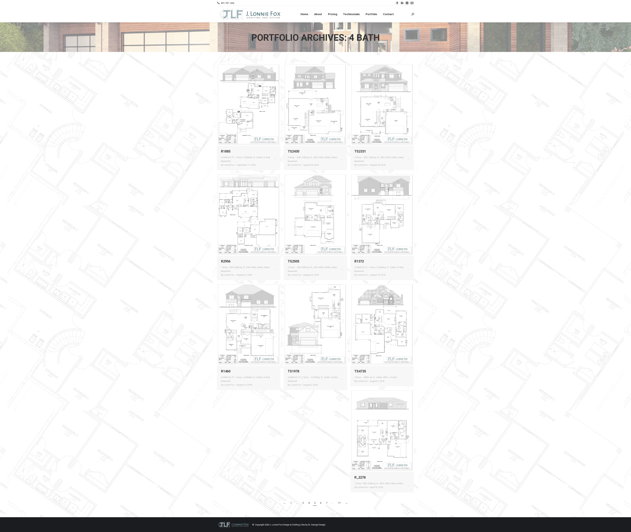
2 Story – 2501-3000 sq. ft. (300, 267)
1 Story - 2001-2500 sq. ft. (366, 483)
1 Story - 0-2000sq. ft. (245, 157)
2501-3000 (251, 267)
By (227, 165)
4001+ (386, 377)
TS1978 (293, 371)
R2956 (225, 261)
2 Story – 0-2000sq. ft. (312, 377)
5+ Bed (266, 157)
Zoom (248, 104)
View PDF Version (239, 104)
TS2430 (293, 151)
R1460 (225, 371)
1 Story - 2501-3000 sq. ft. (233, 267)
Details (257, 104)
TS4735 (360, 371)
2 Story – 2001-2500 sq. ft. (300, 157)
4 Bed (334, 157)
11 (339, 502)
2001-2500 (318, 157)
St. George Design (316, 524)
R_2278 (360, 477)
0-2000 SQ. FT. (227, 157)
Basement (226, 161)
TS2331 (360, 151)
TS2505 (293, 261)
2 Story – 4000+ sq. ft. (364, 377)
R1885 (225, 151)
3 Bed (393, 483)
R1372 (359, 261)
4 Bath (259, 157)
